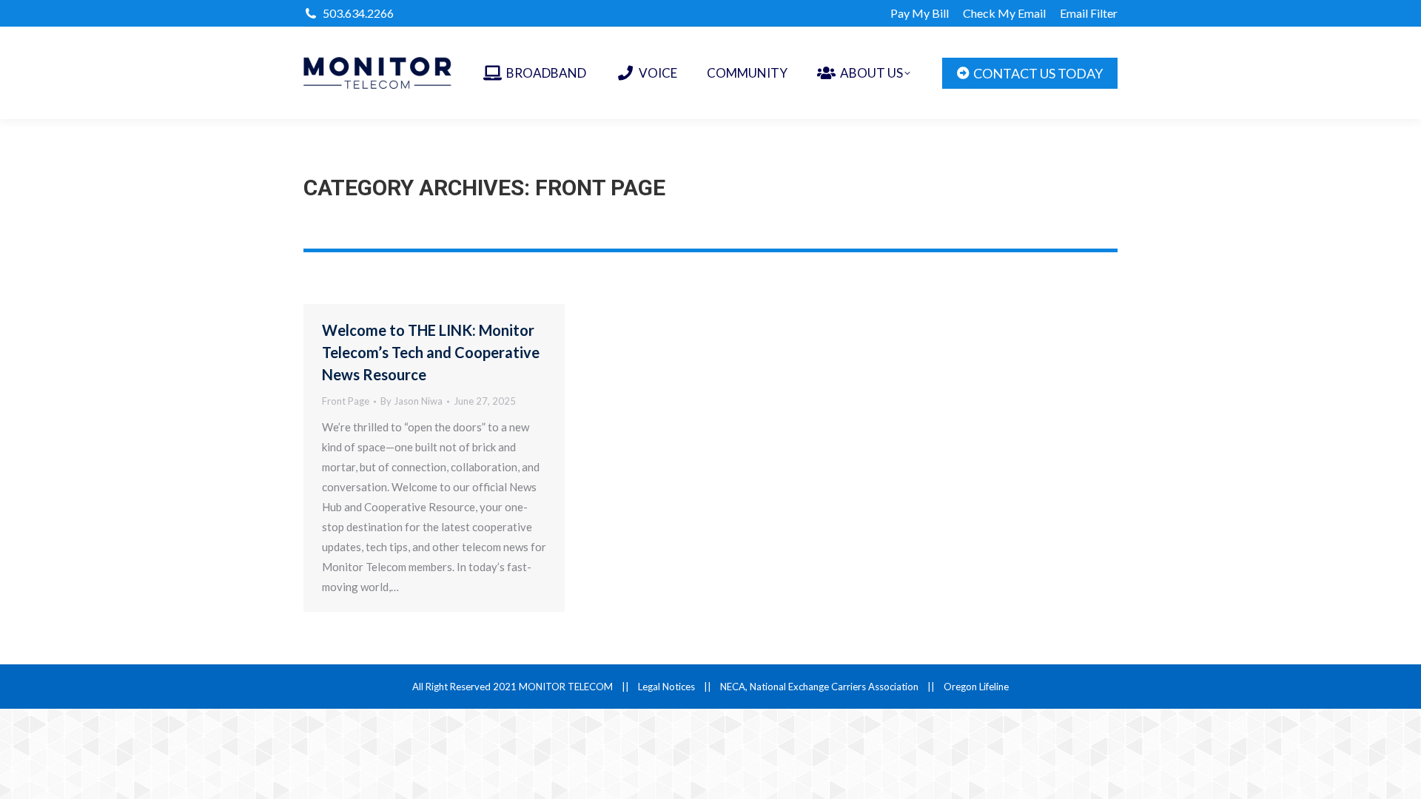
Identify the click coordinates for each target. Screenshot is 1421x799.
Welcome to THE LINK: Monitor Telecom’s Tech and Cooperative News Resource (431, 352)
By (411, 401)
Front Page (345, 401)
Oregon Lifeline (976, 686)
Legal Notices (666, 686)
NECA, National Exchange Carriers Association (819, 686)
